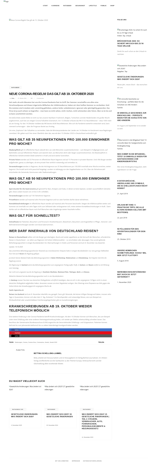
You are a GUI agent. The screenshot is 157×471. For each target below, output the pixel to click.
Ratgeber (15, 87)
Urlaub (128, 36)
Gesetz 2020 (53, 342)
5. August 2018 (122, 261)
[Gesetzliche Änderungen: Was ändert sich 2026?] (25, 398)
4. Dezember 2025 (16, 425)
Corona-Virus (32, 342)
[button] (15, 330)
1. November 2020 (124, 282)
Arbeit (119, 36)
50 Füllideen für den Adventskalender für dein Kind (131, 231)
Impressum (76, 461)
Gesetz (47, 342)
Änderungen (18, 342)
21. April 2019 (122, 194)
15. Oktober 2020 (22, 98)
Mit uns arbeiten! (62, 461)
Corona (25, 342)
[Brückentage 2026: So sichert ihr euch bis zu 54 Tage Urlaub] (132, 33)
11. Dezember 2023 (87, 437)
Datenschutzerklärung (92, 461)
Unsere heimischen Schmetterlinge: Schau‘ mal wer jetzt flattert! (132, 253)
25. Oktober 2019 (123, 239)
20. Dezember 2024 (52, 425)
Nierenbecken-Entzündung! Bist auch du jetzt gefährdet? (131, 274)
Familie (120, 107)
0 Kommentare (40, 98)
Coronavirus (40, 342)
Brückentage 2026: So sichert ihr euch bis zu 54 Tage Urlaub (130, 43)
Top (21, 409)
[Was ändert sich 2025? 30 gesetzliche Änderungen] (60, 398)
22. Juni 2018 (122, 218)
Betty (13, 98)
